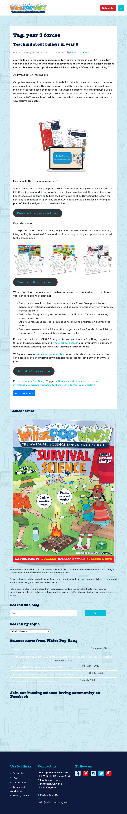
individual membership (50, 354)
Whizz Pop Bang (34, 381)
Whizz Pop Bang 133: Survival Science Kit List (34, 681)
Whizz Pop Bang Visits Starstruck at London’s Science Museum (42, 674)
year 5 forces (69, 384)
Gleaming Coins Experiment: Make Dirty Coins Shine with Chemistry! (45, 649)
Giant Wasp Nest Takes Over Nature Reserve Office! (37, 667)
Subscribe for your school (33, 371)
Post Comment (24, 393)
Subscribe (108, 7)
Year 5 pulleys (87, 384)
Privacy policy (21, 795)
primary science (80, 381)
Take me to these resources (35, 282)
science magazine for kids (46, 384)
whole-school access (65, 342)
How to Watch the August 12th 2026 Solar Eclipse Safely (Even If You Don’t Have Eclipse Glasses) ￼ (61, 656)
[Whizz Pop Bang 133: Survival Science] (63, 492)
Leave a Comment (80, 52)
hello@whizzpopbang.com (53, 802)
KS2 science (63, 381)
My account (19, 782)
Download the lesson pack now (37, 213)
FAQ (15, 777)
